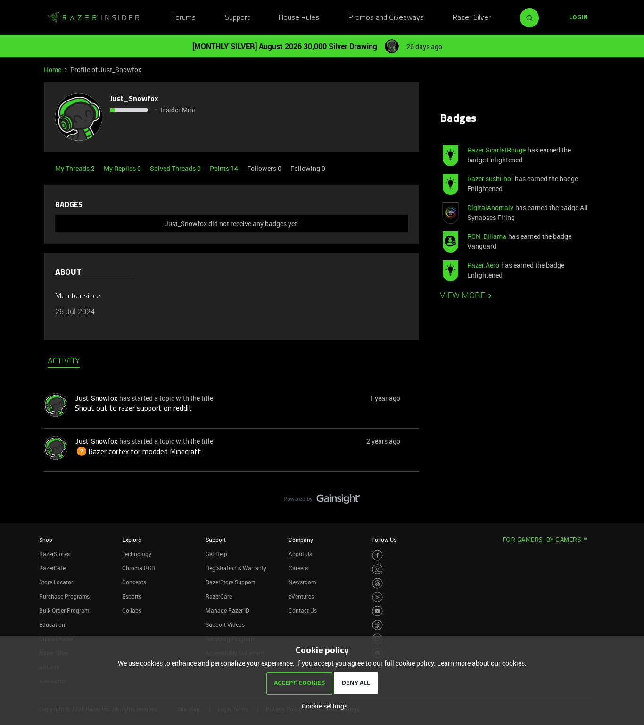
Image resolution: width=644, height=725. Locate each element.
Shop (45, 539)
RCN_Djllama (486, 236)
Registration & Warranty (236, 568)
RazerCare (219, 596)
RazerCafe (52, 568)
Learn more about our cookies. (482, 662)
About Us (300, 553)
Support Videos (225, 624)
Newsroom (302, 582)
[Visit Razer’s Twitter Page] (377, 597)
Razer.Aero (483, 265)
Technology (136, 553)
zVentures (301, 596)
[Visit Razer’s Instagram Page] (377, 569)
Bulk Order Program (64, 610)
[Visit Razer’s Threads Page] (377, 583)
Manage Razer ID (227, 610)
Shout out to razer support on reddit (133, 409)
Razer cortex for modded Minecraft (138, 452)
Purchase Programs (64, 596)
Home (52, 69)
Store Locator (56, 582)
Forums (184, 18)
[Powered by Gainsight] (322, 501)
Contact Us (303, 610)
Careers (298, 568)
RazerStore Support (230, 582)
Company (301, 539)
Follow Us (384, 539)
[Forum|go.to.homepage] (93, 17)
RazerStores (54, 553)
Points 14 (224, 168)
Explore (131, 539)
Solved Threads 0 (176, 168)
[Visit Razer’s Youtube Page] (377, 611)
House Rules (299, 18)
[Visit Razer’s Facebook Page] (377, 555)
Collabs (131, 610)
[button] (578, 17)
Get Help (216, 553)
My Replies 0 (123, 168)
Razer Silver (472, 18)
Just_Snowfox (134, 99)
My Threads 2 (75, 168)
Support (237, 18)
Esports (131, 596)
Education (52, 624)
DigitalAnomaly (490, 207)
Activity (64, 361)
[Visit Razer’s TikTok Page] (377, 625)
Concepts (134, 582)
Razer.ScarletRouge (496, 149)
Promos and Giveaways (386, 18)
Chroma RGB (138, 568)
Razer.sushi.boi (490, 178)
